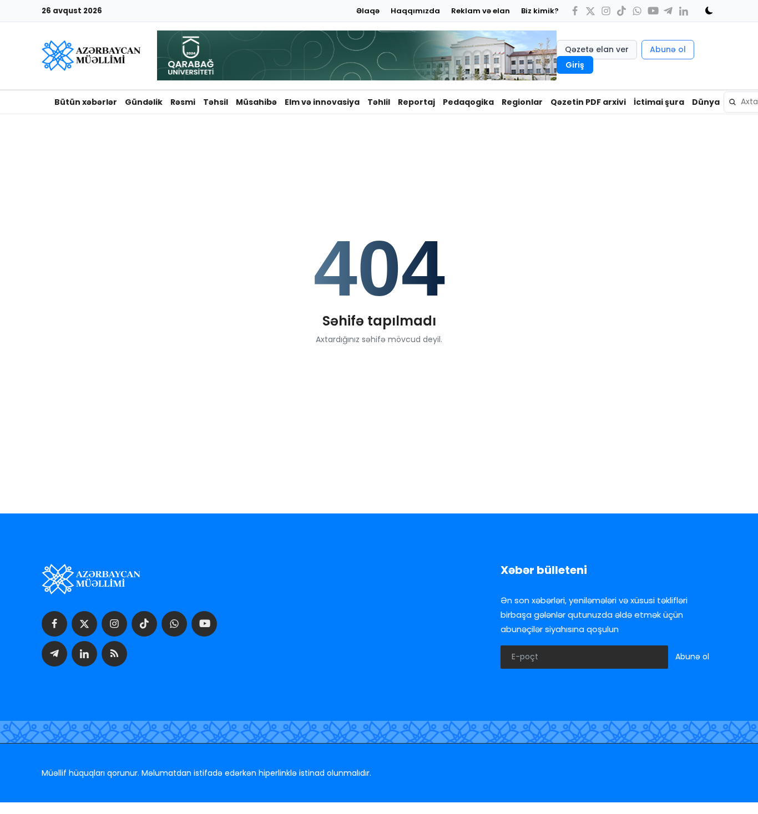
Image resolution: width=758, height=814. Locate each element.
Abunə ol (668, 49)
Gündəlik (144, 102)
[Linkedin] (684, 11)
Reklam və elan (480, 11)
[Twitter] (590, 11)
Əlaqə (368, 11)
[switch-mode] (705, 10)
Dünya (706, 102)
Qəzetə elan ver (597, 49)
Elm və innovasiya (322, 102)
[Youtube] (653, 11)
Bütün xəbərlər (85, 102)
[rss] (114, 654)
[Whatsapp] (637, 11)
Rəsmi (182, 102)
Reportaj (416, 102)
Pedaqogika (468, 102)
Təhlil (378, 102)
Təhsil (215, 102)
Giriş (574, 64)
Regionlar (522, 102)
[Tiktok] (621, 11)
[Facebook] (575, 11)
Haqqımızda (415, 11)
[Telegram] (668, 11)
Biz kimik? (540, 11)
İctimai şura (659, 102)
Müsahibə (256, 102)
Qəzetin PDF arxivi (588, 102)
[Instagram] (606, 11)
